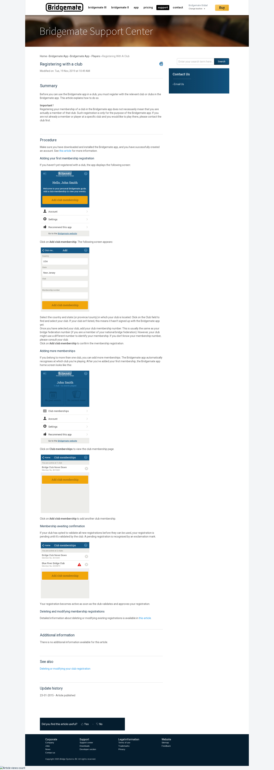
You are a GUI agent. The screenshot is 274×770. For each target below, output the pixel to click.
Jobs (47, 746)
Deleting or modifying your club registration (65, 668)
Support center (86, 742)
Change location (195, 9)
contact (178, 7)
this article (65, 150)
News (48, 749)
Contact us (50, 753)
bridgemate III (97, 7)
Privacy (121, 749)
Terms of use (124, 742)
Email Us (179, 84)
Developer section (88, 749)
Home (44, 56)
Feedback (166, 746)
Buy (222, 8)
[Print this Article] (161, 64)
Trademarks (124, 746)
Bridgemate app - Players (85, 56)
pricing (148, 7)
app (136, 7)
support (163, 7)
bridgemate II (120, 7)
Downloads (85, 746)
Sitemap (165, 742)
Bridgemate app (58, 56)
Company (49, 742)
